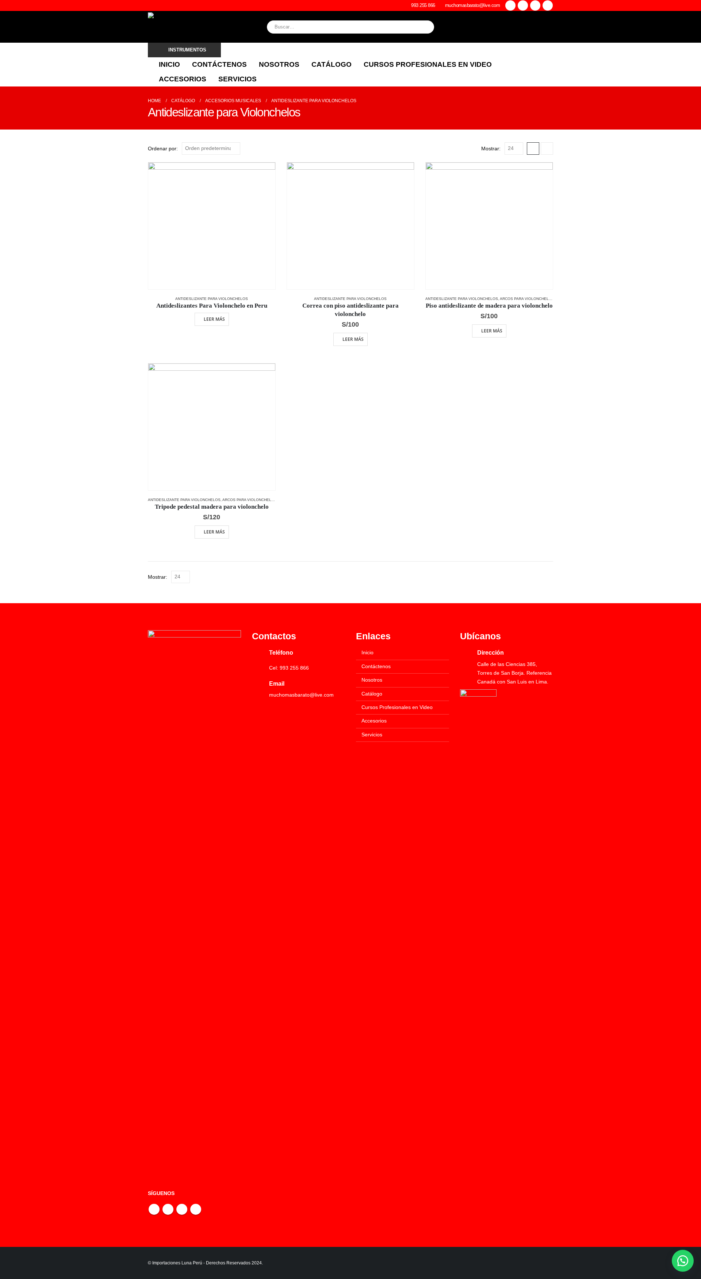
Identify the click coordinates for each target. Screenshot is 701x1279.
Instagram (181, 1209)
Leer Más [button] (353, 339)
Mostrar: (491, 148)
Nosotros (279, 64)
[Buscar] (423, 27)
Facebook (154, 1209)
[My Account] (547, 27)
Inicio (169, 64)
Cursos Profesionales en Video (428, 64)
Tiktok (195, 1209)
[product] (211, 225)
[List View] (547, 148)
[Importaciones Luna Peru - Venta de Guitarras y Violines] (199, 26)
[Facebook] (510, 5)
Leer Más (214, 319)
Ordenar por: (163, 148)
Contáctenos (219, 64)
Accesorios (182, 79)
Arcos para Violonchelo (526, 299)
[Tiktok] (548, 5)
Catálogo (331, 64)
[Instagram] (535, 5)
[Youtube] (523, 5)
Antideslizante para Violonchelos (211, 299)
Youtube (167, 1209)
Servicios (237, 79)
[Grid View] (533, 148)
